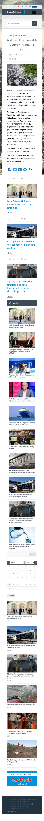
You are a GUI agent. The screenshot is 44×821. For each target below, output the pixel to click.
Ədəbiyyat (20, 806)
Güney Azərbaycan (23, 802)
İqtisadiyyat (24, 799)
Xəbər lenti (15, 303)
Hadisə (22, 50)
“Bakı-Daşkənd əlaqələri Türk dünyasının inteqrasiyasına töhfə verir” (21, 400)
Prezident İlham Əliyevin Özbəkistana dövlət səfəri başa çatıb (21, 376)
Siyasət (16, 799)
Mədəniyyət (14, 804)
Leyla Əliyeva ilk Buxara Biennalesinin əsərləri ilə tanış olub (19, 204)
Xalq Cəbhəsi (14, 12)
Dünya (31, 799)
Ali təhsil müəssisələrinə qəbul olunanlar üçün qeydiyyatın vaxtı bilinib (22, 471)
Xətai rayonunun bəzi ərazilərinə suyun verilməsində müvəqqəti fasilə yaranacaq (22, 546)
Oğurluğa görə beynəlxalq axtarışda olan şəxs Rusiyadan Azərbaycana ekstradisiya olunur (20, 286)
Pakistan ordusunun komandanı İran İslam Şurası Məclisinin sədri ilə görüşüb (21, 351)
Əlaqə (20, 809)
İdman (30, 804)
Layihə (13, 806)
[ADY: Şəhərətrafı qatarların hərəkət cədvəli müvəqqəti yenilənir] (22, 231)
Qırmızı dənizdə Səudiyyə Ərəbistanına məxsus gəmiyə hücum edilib (22, 424)
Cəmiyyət (14, 809)
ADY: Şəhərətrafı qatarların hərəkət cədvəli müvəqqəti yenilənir (21, 244)
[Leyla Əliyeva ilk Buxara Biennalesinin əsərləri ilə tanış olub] (22, 191)
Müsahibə (23, 804)
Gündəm (27, 806)
